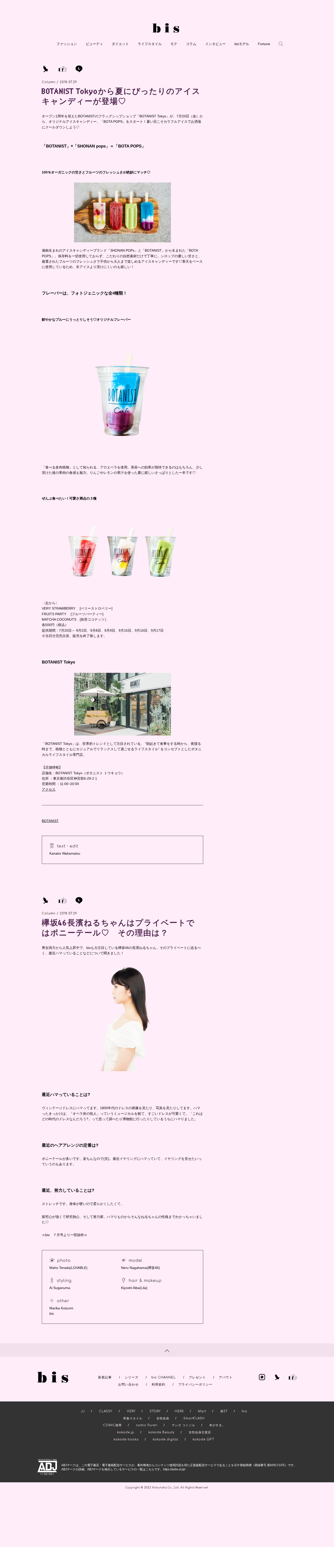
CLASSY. (106, 1411)
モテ (173, 44)
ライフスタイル (150, 44)
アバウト (226, 1377)
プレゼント (197, 1377)
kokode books (126, 1439)
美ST (224, 1411)
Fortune (264, 44)
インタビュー (215, 44)
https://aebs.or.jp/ (174, 1469)
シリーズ (131, 1377)
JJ (83, 1411)
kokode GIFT (203, 1439)
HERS (179, 1411)
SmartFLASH (194, 1418)
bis (244, 1411)
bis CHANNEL (163, 1377)
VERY (131, 1411)
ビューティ (94, 44)
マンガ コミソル (183, 1425)
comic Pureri (146, 1425)
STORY (155, 1411)
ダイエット (120, 44)
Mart (202, 1411)
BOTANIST (50, 821)
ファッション (66, 44)
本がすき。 (217, 1425)
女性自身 (162, 1418)
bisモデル (241, 44)
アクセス (49, 789)
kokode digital (165, 1439)
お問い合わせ (128, 1384)
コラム (191, 44)
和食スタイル (132, 1418)
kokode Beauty (161, 1432)
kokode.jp (125, 1432)
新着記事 (105, 1377)
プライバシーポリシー (195, 1384)
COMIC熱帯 (112, 1425)
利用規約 (158, 1384)
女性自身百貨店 (200, 1432)
